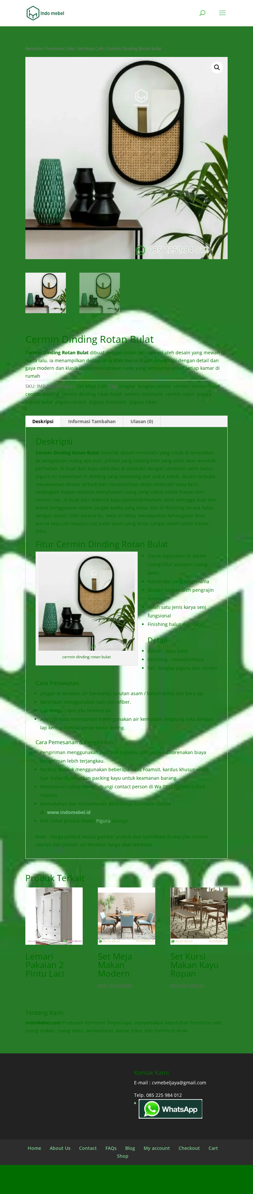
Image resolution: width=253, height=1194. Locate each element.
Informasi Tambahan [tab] (92, 421)
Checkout (189, 1148)
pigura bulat (39, 402)
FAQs (111, 1148)
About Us (60, 1148)
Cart (213, 1148)
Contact (88, 1148)
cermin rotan (180, 394)
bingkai (127, 386)
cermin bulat (206, 386)
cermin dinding (42, 394)
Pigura (103, 821)
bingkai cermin (154, 386)
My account (157, 1148)
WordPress (181, 1184)
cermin (181, 386)
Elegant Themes (112, 1184)
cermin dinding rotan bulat (92, 394)
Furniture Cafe (59, 48)
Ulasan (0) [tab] (141, 421)
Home (34, 1148)
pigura (204, 394)
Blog (130, 1148)
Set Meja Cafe (90, 48)
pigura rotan (143, 402)
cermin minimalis (144, 394)
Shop (122, 1156)
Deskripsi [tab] (42, 421)
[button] (217, 67)
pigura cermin (71, 402)
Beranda (33, 48)
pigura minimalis (108, 402)
